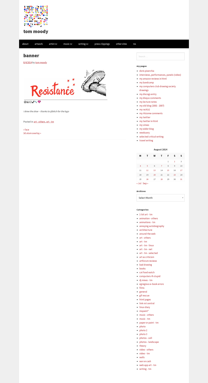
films (141, 287)
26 (147, 179)
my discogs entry (147, 94)
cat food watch (147, 272)
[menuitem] (25, 44)
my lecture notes (148, 101)
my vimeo (144, 125)
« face (26, 129)
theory (142, 345)
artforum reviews (148, 260)
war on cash (145, 361)
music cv (67, 43)
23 (175, 175)
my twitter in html (148, 121)
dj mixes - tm (145, 280)
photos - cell (145, 338)
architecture (145, 229)
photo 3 (143, 334)
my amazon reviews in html (153, 78)
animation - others (148, 218)
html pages (145, 299)
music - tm (144, 318)
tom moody (35, 31)
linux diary (144, 307)
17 (181, 170)
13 (155, 170)
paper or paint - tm (148, 322)
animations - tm (147, 222)
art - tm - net (145, 249)
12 (147, 170)
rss (134, 43)
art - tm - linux (146, 245)
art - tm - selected (148, 253)
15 (168, 170)
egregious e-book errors (151, 284)
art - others (39, 121)
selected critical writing (151, 136)
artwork (39, 43)
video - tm (144, 353)
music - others (146, 314)
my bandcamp (146, 82)
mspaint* (144, 311)
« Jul (139, 183)
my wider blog (146, 128)
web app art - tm (147, 365)
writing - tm (145, 369)
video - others (146, 349)
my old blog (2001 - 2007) (151, 105)
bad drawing (145, 264)
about (25, 43)
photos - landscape (149, 342)
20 (155, 175)
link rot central (147, 303)
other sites (121, 43)
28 (162, 179)
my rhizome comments (151, 113)
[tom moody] (36, 16)
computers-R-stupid (149, 276)
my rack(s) (144, 109)
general (143, 291)
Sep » (145, 183)
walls (142, 357)
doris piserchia (146, 70)
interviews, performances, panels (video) (160, 74)
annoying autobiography (151, 226)
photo (142, 326)
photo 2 (143, 330)
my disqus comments (150, 98)
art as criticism (146, 257)
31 (181, 179)
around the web (147, 233)
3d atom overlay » (32, 133)
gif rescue (144, 295)
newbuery (144, 132)
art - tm (50, 121)
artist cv (53, 43)
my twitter (144, 117)
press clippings (102, 43)
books (142, 268)
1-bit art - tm (145, 214)
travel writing (146, 140)
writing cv (83, 43)
